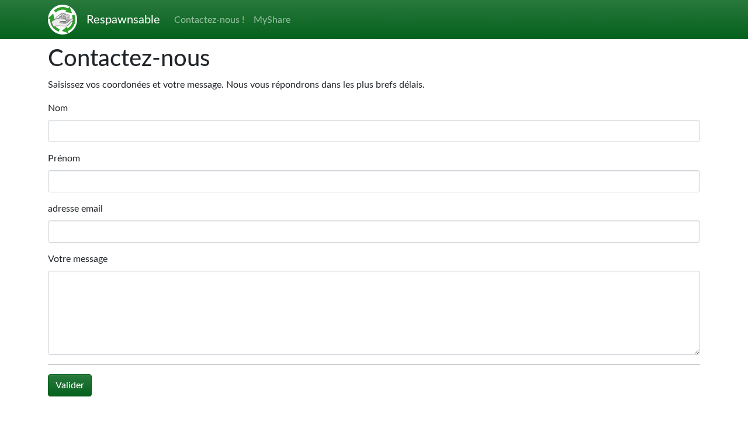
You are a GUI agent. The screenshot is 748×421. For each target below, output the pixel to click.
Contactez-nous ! (209, 20)
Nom (58, 108)
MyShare (272, 20)
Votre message (78, 259)
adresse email (75, 208)
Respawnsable (123, 20)
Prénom (64, 158)
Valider (70, 385)
